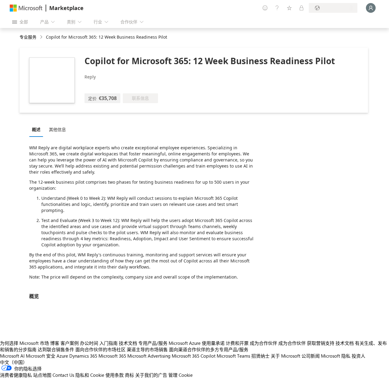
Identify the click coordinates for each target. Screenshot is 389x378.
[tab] (37, 129)
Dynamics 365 (83, 356)
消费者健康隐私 (16, 375)
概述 (36, 129)
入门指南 (108, 343)
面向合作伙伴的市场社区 (100, 349)
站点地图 (42, 375)
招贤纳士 (260, 356)
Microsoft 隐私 (335, 356)
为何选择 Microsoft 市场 (24, 343)
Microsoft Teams (233, 356)
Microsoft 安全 (40, 356)
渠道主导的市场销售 (147, 349)
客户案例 (69, 343)
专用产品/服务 (152, 343)
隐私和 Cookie (89, 375)
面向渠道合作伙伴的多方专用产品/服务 (208, 349)
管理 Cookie (180, 375)
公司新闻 (310, 356)
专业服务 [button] (27, 37)
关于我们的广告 (151, 375)
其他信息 (57, 129)
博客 (54, 343)
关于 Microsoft (285, 356)
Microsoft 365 (112, 356)
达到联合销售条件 (56, 349)
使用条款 (114, 375)
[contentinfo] (42, 37)
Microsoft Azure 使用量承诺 (197, 343)
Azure (62, 356)
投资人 (358, 356)
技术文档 (128, 343)
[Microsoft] (26, 8)
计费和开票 (237, 343)
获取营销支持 (320, 343)
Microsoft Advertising (148, 356)
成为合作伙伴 (263, 343)
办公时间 (89, 343)
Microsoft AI (12, 356)
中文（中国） (13, 362)
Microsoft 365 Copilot (193, 356)
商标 (129, 375)
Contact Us (63, 375)
